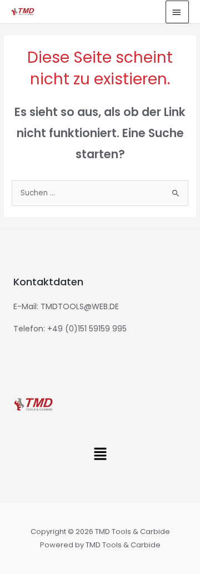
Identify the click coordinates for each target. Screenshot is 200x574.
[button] (100, 454)
